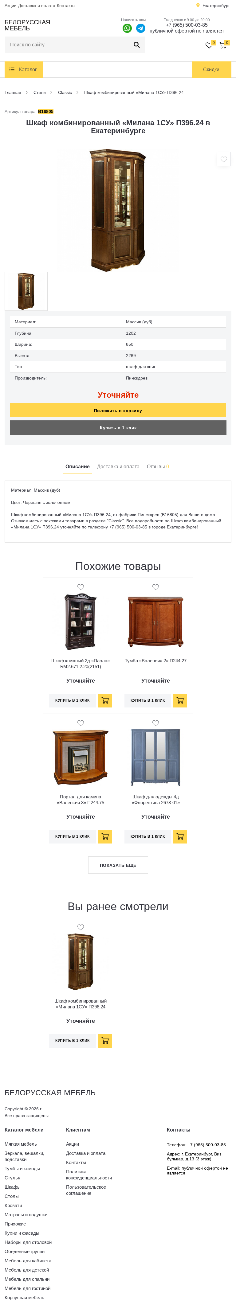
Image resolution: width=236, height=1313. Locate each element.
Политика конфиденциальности (89, 1174)
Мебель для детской (27, 1269)
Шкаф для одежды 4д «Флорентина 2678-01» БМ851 (156, 802)
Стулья (12, 1177)
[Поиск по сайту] (136, 45)
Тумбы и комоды (22, 1168)
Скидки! (212, 69)
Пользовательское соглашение (86, 1190)
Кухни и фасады (22, 1233)
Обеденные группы (25, 1251)
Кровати (13, 1205)
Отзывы (158, 466)
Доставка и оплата (36, 5)
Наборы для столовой (28, 1242)
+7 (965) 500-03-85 (187, 25)
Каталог (28, 69)
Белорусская (27, 25)
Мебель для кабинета (28, 1260)
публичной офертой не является (187, 30)
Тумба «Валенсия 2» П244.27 (156, 660)
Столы (12, 1196)
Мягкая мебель (21, 1144)
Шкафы (13, 1187)
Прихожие (15, 1223)
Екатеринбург (216, 5)
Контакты (66, 5)
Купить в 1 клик (118, 427)
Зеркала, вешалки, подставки (24, 1156)
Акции (11, 5)
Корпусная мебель (24, 1297)
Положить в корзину (118, 410)
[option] (118, 210)
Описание (77, 466)
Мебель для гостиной (27, 1288)
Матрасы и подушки (26, 1214)
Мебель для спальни (27, 1279)
